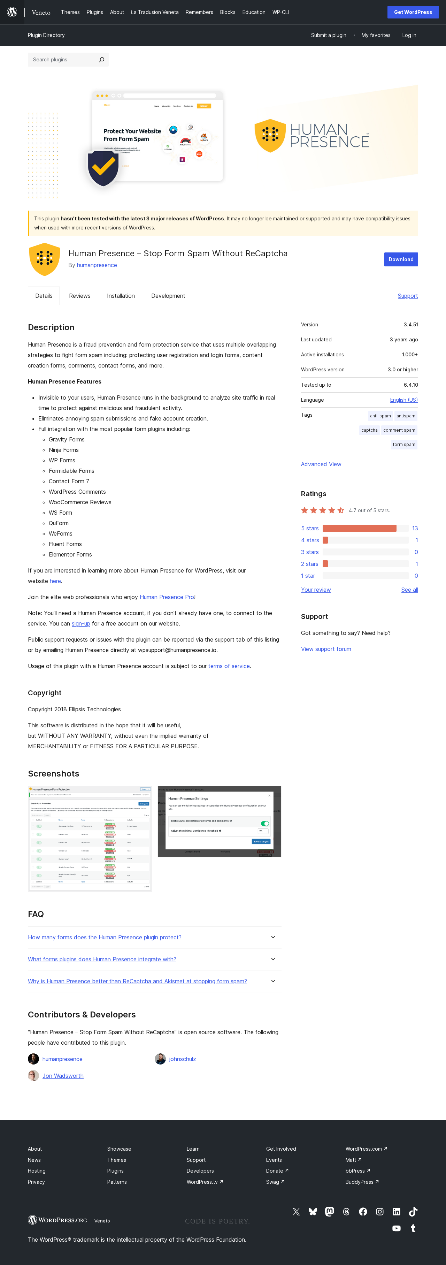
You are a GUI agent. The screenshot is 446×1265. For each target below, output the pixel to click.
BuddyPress (362, 1182)
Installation (121, 295)
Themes (116, 1160)
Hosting (37, 1171)
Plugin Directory (46, 35)
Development (168, 295)
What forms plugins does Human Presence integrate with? (102, 959)
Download (401, 259)
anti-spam (380, 415)
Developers (200, 1171)
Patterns (117, 1182)
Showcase (119, 1149)
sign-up (81, 623)
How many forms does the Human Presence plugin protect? (105, 937)
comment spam (399, 430)
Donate (277, 1171)
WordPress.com (367, 1149)
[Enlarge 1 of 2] (142, 795)
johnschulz (182, 1058)
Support (408, 295)
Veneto (102, 1221)
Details (44, 295)
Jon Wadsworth (63, 1075)
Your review (316, 589)
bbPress (358, 1171)
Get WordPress (413, 12)
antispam (406, 415)
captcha (369, 430)
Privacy (36, 1182)
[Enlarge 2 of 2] (272, 795)
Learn (193, 1149)
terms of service (229, 665)
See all (409, 589)
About (35, 1149)
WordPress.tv (205, 1182)
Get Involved (281, 1149)
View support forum (326, 648)
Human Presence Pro (167, 596)
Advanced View (321, 464)
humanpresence (97, 265)
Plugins (115, 1171)
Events (274, 1160)
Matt (354, 1160)
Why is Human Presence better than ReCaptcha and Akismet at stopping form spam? (137, 981)
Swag (275, 1182)
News (34, 1160)
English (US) (404, 400)
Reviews (80, 295)
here (55, 580)
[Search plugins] (102, 60)
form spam (404, 444)
